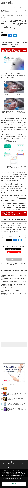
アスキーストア (12, 10)
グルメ (4, 7)
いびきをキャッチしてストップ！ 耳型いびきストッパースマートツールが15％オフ (14, 285)
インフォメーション (14, 464)
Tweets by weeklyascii (5, 354)
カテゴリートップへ (14, 259)
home (4, 10)
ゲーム (4, 463)
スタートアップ (14, 7)
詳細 (3, 480)
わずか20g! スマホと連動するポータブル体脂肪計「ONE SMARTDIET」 (13, 276)
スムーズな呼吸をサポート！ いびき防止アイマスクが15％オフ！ (14, 291)
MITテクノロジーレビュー (18, 467)
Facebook (10, 227)
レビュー (8, 462)
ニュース (14, 462)
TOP (3, 462)
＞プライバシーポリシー (14, 487)
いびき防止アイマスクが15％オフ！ (9, 287)
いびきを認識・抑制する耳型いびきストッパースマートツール (13, 282)
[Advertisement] (14, 308)
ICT (23, 7)
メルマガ (16, 227)
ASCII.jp (7, 467)
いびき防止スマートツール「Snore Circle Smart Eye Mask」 (12, 279)
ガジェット (21, 462)
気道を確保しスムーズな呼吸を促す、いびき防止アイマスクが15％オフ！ (13, 294)
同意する (14, 484)
